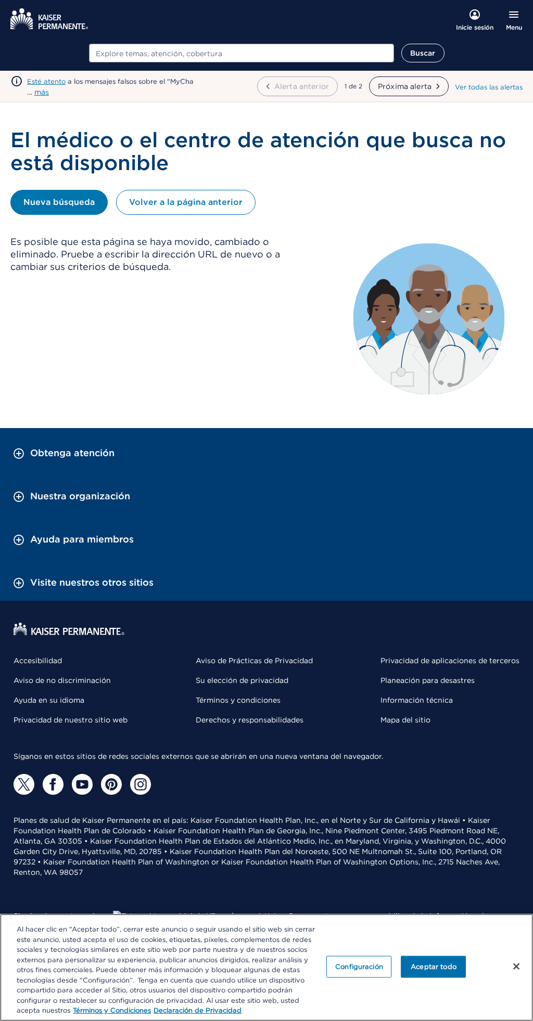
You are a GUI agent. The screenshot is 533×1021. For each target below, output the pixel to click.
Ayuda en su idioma (49, 700)
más (41, 92)
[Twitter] (24, 784)
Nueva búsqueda (59, 202)
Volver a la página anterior (186, 202)
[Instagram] (140, 784)
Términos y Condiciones (112, 1010)
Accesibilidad (38, 660)
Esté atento (46, 81)
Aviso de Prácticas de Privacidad (254, 660)
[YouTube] (82, 784)
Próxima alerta (405, 86)
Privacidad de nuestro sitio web (71, 720)
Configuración (359, 967)
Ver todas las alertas (489, 87)
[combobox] (241, 53)
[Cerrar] (516, 966)
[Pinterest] (111, 784)
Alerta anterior (301, 86)
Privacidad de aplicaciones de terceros (449, 660)
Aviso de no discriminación (62, 680)
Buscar (423, 53)
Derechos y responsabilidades (249, 720)
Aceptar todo (433, 967)
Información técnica (416, 700)
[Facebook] (53, 784)
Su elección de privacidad (242, 680)
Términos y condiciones (238, 700)
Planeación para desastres (427, 680)
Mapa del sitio (405, 720)
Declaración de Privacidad (198, 1010)
